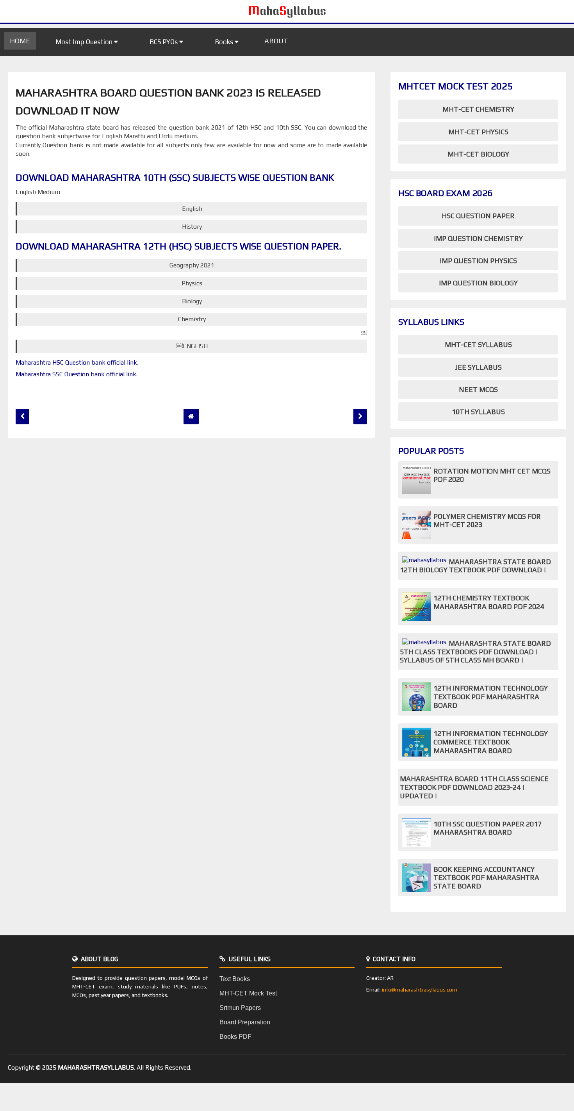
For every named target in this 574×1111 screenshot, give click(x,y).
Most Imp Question (85, 42)
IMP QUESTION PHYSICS (478, 260)
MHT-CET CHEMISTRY (478, 109)
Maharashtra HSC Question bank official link (76, 362)
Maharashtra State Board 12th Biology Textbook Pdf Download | (475, 565)
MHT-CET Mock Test (248, 993)
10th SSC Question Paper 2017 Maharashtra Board (487, 828)
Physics (192, 283)
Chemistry (192, 319)
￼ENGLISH (192, 346)
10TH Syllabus (478, 412)
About (276, 41)
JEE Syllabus (478, 367)
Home (20, 41)
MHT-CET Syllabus (478, 344)
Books (225, 42)
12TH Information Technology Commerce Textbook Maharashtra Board (490, 741)
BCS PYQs (164, 42)
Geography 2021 (191, 265)
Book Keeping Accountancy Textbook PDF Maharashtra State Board (486, 877)
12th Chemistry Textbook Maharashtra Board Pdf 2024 (488, 602)
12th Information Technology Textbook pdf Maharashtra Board (490, 696)
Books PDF (235, 1036)
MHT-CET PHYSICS (478, 132)
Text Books (234, 979)
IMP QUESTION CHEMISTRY (478, 238)
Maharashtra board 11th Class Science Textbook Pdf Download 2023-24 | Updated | (474, 786)
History (192, 226)
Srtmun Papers (240, 1007)
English (192, 208)
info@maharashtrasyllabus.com (419, 989)
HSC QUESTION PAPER (478, 216)
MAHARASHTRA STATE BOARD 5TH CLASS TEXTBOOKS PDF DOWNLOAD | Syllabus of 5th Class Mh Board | (475, 651)
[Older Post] (360, 416)
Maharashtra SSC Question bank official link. (77, 374)
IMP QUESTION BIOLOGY (478, 283)
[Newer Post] (22, 416)
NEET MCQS (478, 389)
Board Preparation (244, 1022)
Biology (192, 301)
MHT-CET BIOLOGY (478, 154)
